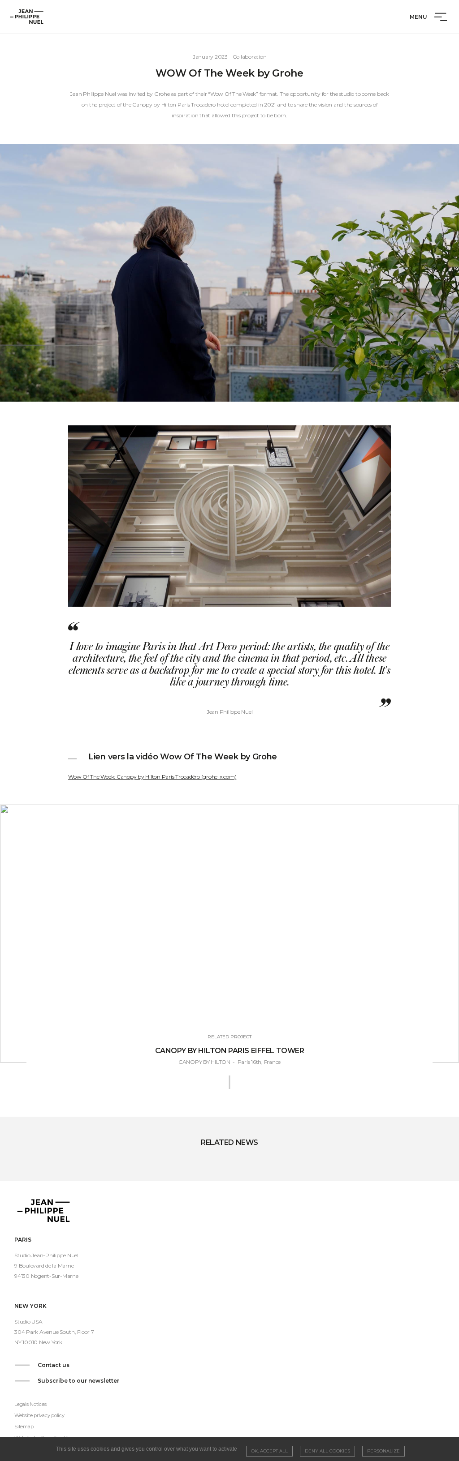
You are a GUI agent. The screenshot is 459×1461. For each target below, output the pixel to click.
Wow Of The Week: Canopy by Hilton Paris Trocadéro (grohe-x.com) (152, 776)
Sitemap (23, 1426)
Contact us (53, 1365)
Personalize (383, 1451)
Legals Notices (30, 1404)
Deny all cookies (327, 1451)
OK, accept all (269, 1451)
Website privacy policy (39, 1415)
